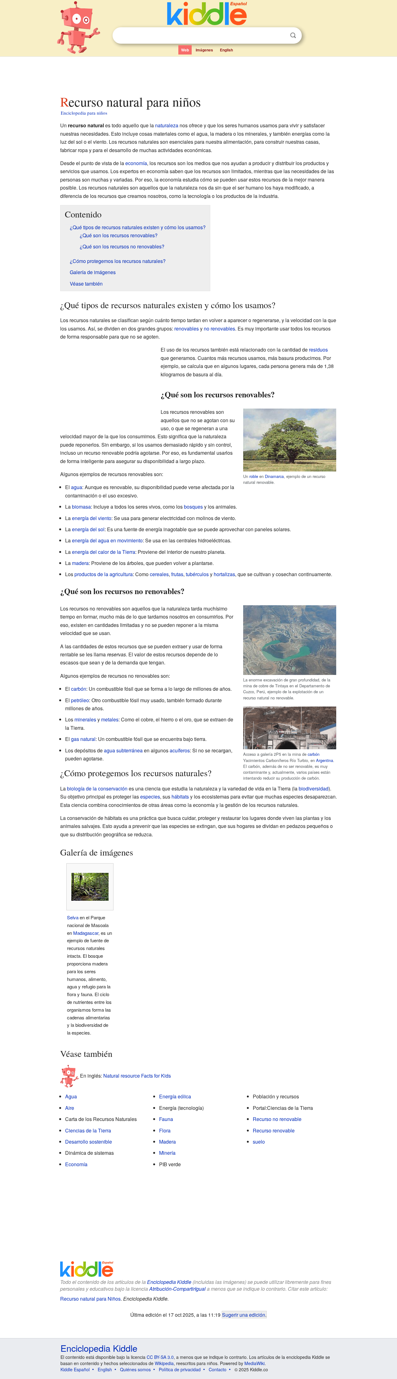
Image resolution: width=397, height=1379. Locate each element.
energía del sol (88, 529)
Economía (76, 1164)
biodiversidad (313, 788)
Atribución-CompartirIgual (177, 1288)
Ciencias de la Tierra (88, 1130)
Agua (71, 1096)
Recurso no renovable (277, 1119)
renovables (186, 328)
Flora (165, 1130)
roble (253, 476)
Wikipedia (164, 1363)
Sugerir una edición (243, 1314)
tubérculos (197, 574)
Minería (167, 1152)
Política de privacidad (180, 1369)
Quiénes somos (135, 1369)
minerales (85, 719)
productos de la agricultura (103, 574)
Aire (69, 1107)
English (226, 50)
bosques (193, 506)
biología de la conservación (97, 788)
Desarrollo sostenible (88, 1141)
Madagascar (85, 933)
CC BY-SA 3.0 (160, 1357)
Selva (72, 917)
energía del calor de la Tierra (103, 551)
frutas (177, 574)
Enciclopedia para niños (84, 113)
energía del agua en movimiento (107, 540)
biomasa (81, 506)
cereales (159, 574)
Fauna (166, 1119)
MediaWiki (254, 1363)
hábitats (180, 796)
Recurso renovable (274, 1130)
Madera (167, 1141)
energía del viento (91, 518)
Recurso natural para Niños (90, 1298)
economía (136, 163)
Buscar (293, 35)
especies (150, 796)
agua (76, 487)
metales (109, 719)
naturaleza (166, 125)
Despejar (280, 35)
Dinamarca (274, 476)
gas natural (83, 738)
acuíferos (180, 750)
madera (80, 563)
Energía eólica (175, 1096)
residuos (318, 349)
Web (185, 50)
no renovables (219, 328)
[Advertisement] (198, 74)
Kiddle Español (75, 1369)
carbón (313, 754)
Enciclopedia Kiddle (169, 1281)
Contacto (217, 1369)
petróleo (80, 700)
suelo (259, 1141)
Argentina (324, 760)
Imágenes (204, 50)
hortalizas (224, 574)
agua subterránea (123, 750)
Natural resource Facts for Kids (137, 1075)
